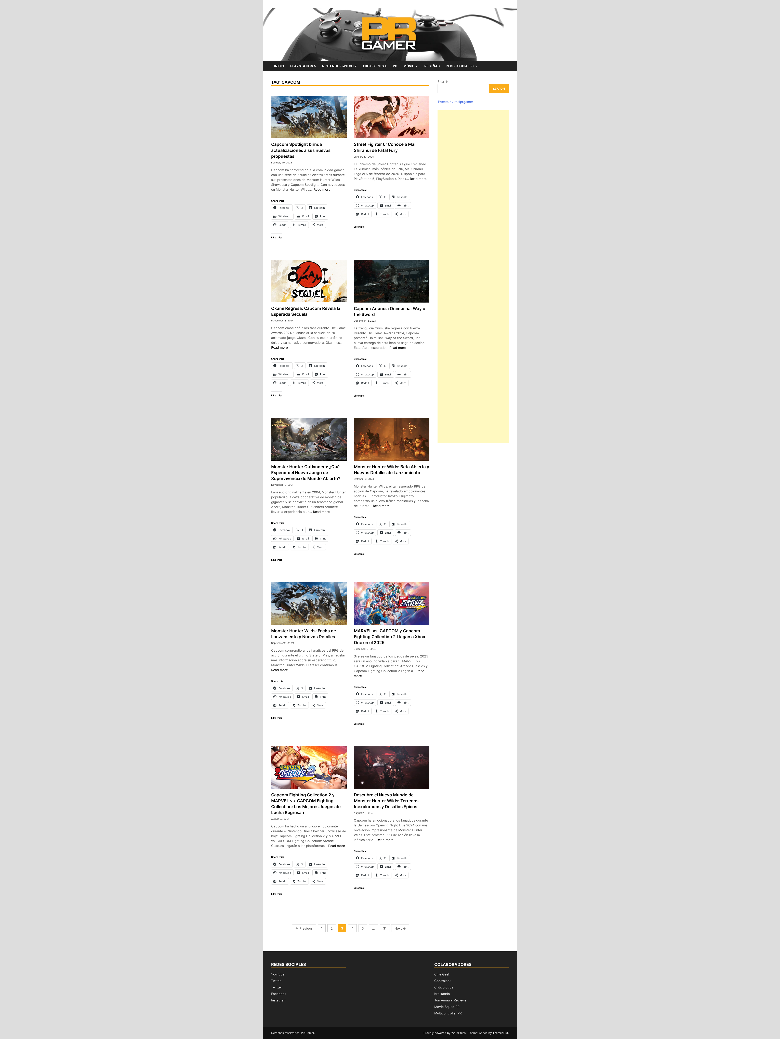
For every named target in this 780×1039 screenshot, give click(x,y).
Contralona (442, 981)
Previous (304, 928)
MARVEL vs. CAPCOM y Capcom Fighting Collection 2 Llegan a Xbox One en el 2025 (389, 636)
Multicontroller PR (448, 1013)
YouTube (277, 974)
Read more (322, 189)
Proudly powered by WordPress (445, 1033)
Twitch (276, 981)
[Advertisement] (473, 276)
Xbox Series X (375, 66)
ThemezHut (500, 1033)
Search (443, 82)
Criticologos (443, 987)
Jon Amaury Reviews (450, 1000)
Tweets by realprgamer (455, 102)
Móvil (412, 67)
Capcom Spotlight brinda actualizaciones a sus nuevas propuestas (300, 150)
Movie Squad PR (446, 1007)
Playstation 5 (303, 66)
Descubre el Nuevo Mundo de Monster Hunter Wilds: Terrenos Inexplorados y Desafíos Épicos (386, 800)
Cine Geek (442, 974)
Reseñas (432, 66)
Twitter (276, 987)
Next (400, 928)
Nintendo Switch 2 (339, 66)
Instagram (278, 1000)
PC (395, 66)
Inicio (279, 66)
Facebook (278, 994)
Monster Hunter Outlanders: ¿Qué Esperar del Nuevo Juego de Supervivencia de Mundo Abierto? (305, 472)
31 (385, 928)
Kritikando (442, 994)
